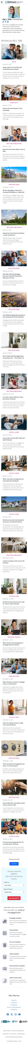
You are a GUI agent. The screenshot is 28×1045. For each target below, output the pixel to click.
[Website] (3, 22)
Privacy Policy (6, 1033)
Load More (14, 864)
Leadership (14, 1009)
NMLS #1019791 (7, 1030)
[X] (5, 22)
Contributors (14, 1005)
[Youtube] (19, 1014)
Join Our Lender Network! (14, 1007)
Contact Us (14, 1002)
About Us (14, 1000)
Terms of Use (13, 1033)
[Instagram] (15, 1014)
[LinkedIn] (8, 22)
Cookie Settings (20, 1033)
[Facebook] (8, 1014)
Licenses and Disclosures (17, 1030)
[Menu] (2, 2)
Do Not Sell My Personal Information (14, 1037)
